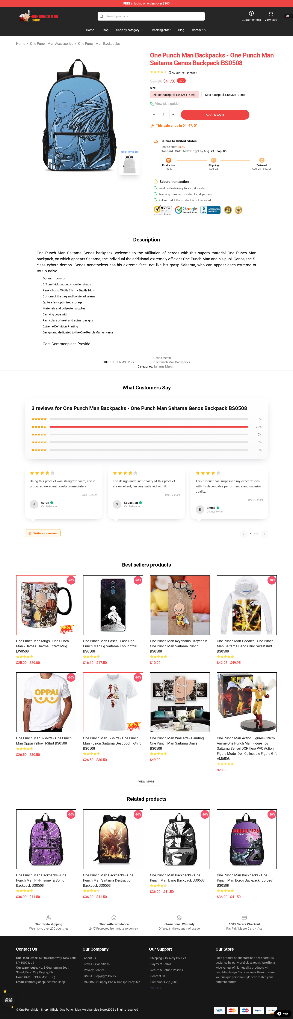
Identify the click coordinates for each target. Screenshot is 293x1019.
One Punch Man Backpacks (99, 44)
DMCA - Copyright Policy (100, 976)
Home (20, 44)
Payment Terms (160, 964)
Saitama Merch (163, 366)
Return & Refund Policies (166, 970)
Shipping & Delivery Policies (168, 958)
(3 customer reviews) (183, 72)
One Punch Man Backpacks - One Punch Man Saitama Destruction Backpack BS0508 (108, 880)
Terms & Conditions (97, 964)
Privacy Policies (94, 970)
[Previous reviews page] (244, 534)
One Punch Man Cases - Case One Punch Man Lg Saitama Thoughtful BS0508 (110, 646)
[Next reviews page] (264, 534)
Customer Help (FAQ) (164, 982)
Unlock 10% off (8, 1000)
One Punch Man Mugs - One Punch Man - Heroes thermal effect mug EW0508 (42, 646)
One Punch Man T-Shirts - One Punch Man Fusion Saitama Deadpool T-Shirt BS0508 (112, 743)
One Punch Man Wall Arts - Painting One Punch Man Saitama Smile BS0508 (177, 743)
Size (153, 88)
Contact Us (157, 976)
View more (146, 781)
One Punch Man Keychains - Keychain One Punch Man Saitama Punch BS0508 (178, 646)
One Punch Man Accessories (51, 44)
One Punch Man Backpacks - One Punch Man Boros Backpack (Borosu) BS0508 (245, 880)
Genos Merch (162, 358)
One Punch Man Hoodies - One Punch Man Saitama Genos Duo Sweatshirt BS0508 (245, 646)
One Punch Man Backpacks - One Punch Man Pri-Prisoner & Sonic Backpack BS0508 (41, 880)
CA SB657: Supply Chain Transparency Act (112, 982)
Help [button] (285, 1013)
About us (90, 958)
